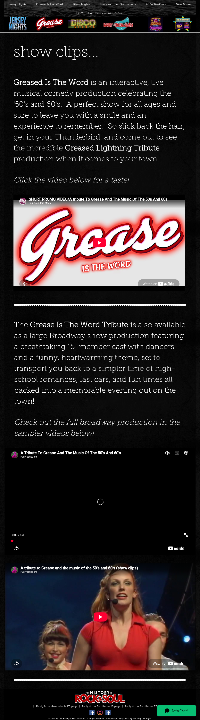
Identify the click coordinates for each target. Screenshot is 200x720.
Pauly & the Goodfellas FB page (145, 706)
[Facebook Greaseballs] (92, 712)
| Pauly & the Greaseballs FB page (56, 706)
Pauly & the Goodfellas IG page (101, 706)
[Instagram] (100, 712)
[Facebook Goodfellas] (108, 712)
